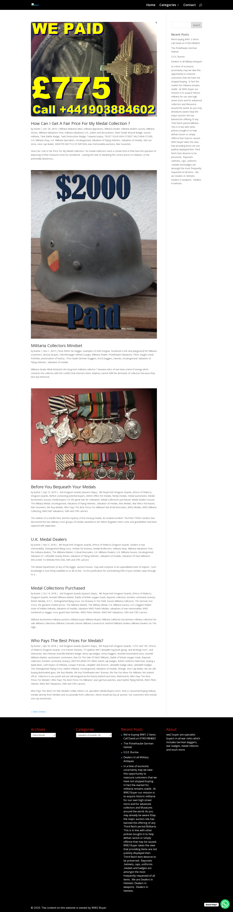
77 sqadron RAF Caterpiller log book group (105, 649)
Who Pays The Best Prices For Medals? (67, 640)
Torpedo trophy (95, 136)
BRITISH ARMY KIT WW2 (84, 661)
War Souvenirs (123, 144)
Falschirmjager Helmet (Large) (75, 354)
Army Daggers (108, 653)
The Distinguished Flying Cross (46, 668)
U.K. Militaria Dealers (104, 552)
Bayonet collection (116, 597)
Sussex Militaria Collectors (120, 601)
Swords (117, 358)
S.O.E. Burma (177, 56)
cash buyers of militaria (55, 664)
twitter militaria (71, 668)
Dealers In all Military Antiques (186, 61)
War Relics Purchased (143, 503)
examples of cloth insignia (96, 350)
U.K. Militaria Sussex (126, 552)
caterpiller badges (143, 664)
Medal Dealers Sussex (143, 499)
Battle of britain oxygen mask (90, 597)
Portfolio (35, 358)
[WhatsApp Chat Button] (225, 904)
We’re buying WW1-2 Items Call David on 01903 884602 (139, 736)
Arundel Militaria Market (61, 597)
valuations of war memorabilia (125, 608)
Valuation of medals (132, 140)
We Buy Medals (55, 507)
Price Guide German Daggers (81, 358)
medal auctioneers (137, 495)
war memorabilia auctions (101, 144)
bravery (151, 597)
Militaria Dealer (112, 128)
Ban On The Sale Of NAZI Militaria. (91, 657)
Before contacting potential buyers (67, 495)
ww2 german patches (105, 679)
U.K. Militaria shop (40, 140)
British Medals (38, 601)
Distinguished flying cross (58, 548)
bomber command (136, 597)
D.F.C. (50, 601)
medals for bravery (82, 548)
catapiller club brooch (97, 664)
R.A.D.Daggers (104, 358)
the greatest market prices (51, 604)
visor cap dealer (46, 144)
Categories (167, 5)
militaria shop (120, 548)
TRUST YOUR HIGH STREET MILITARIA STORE (128, 136)
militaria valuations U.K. (76, 132)
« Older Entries (38, 711)
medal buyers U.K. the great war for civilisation (76, 499)
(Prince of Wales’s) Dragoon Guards (110, 544)
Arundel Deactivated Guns (130, 653)
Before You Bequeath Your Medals (63, 487)
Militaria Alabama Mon (70, 128)
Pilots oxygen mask (143, 354)
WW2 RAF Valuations (53, 511)
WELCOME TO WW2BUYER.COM (48, 559)
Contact (189, 5)
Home (150, 5)
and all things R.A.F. (138, 649)
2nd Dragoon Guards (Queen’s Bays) (78, 492)
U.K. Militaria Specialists (62, 140)
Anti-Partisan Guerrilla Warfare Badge (62, 653)
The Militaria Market (62, 552)
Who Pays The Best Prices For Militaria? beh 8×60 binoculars (95, 507)
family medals (119, 495)
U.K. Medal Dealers (49, 539)
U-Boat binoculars (83, 552)
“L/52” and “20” (140, 645)
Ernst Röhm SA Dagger (70, 350)
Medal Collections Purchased (58, 588)
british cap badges (107, 661)
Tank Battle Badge (49, 136)
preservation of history (53, 358)
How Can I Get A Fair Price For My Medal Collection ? (80, 123)
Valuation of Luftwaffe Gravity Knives (50, 555)
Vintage (122, 668)
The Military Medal (40, 503)
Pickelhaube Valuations (120, 354)
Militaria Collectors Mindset (56, 345)
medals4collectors (102, 548)
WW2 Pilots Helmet (90, 612)
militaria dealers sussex (133, 128)
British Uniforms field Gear (131, 661)
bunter (37, 128)
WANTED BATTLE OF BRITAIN (71, 144)
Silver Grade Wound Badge (128, 132)
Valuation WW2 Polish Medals (93, 608)
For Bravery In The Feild (93, 601)
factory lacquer (50, 354)
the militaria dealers (41, 552)
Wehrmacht (123, 676)
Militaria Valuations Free (51, 132)
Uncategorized (83, 140)
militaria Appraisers (93, 128)
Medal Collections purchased (115, 499)
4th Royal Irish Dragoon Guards (114, 492)
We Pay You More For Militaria (125, 672)
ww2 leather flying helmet (130, 679)
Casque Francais (76, 664)
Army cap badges (91, 653)
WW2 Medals (134, 507)
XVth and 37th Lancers (76, 511)
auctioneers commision (60, 657)
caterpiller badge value (121, 664)
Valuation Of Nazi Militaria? (136, 555)
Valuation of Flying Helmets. (106, 140)
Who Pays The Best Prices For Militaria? (72, 679)
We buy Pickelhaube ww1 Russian (91, 672)
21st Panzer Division (71, 649)
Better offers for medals (98, 495)
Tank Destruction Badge (73, 136)
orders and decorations (102, 132)
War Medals (125, 503)
